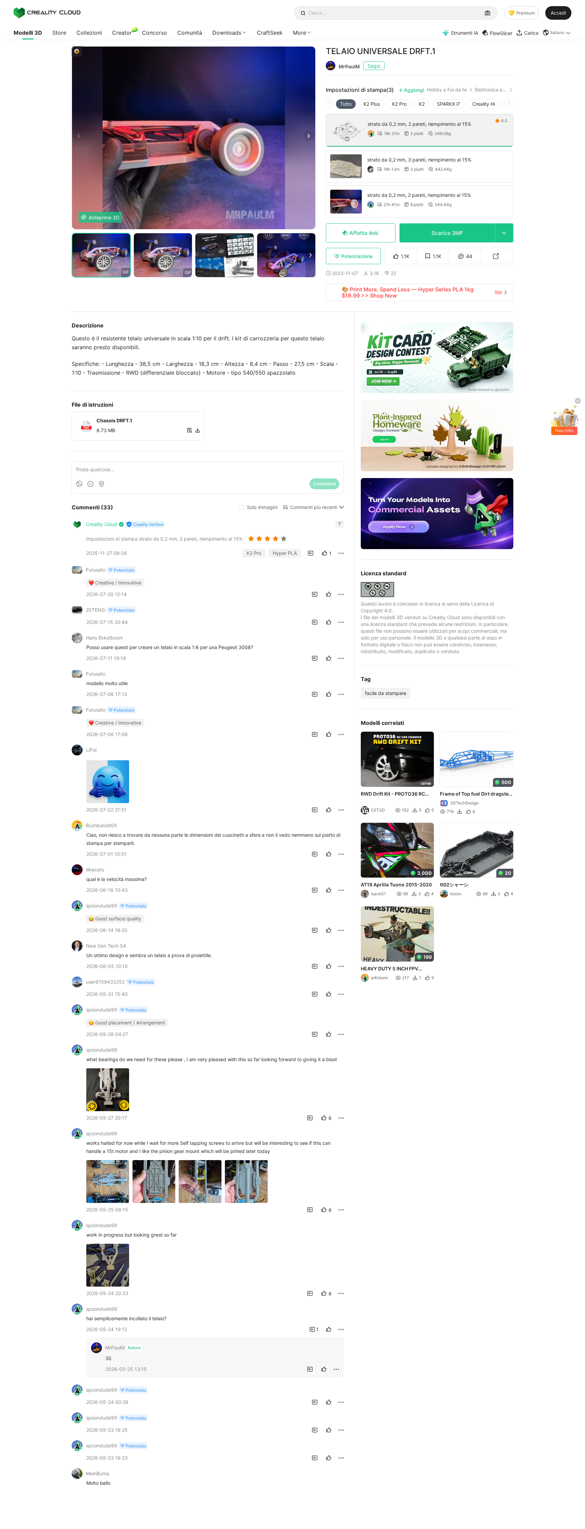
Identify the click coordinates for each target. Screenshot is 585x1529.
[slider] (268, 538)
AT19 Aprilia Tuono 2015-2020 (396, 884)
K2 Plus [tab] (372, 104)
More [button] (299, 32)
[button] (557, 32)
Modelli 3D (28, 32)
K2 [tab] (422, 104)
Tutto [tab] (346, 104)
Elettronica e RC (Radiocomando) (491, 89)
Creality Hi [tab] (483, 104)
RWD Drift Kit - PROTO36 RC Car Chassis (393, 794)
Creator (122, 32)
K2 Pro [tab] (399, 104)
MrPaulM (349, 66)
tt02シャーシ (454, 884)
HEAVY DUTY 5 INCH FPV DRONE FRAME (389, 969)
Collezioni (89, 32)
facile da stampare (385, 693)
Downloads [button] (226, 32)
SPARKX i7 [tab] (448, 104)
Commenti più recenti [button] (313, 507)
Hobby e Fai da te (447, 89)
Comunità (189, 32)
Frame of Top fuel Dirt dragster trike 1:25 (475, 794)
